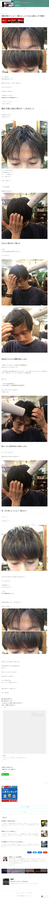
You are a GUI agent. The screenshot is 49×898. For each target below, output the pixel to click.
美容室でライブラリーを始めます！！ (9, 831)
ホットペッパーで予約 (24, 806)
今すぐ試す (17, 5)
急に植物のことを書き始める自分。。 (9, 821)
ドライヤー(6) (3, 779)
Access (24, 812)
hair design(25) (8, 779)
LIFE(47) (12, 779)
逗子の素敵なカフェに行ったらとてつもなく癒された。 (13, 841)
